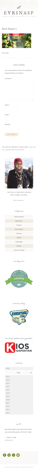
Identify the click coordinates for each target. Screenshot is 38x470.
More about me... (19, 200)
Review (19, 246)
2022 (8, 386)
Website (7, 124)
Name (7, 105)
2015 (8, 410)
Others (19, 237)
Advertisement (19, 217)
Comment (8, 78)
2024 (8, 380)
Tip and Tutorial (19, 250)
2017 (8, 403)
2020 (8, 393)
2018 (8, 400)
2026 (8, 368)
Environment (19, 229)
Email (7, 114)
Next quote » (9, 440)
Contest (19, 225)
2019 (8, 396)
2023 (8, 383)
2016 (8, 406)
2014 (8, 413)
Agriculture (19, 221)
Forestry (19, 233)
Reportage (19, 242)
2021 (8, 390)
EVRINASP (19, 13)
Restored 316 (30, 467)
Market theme (19, 467)
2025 (8, 377)
